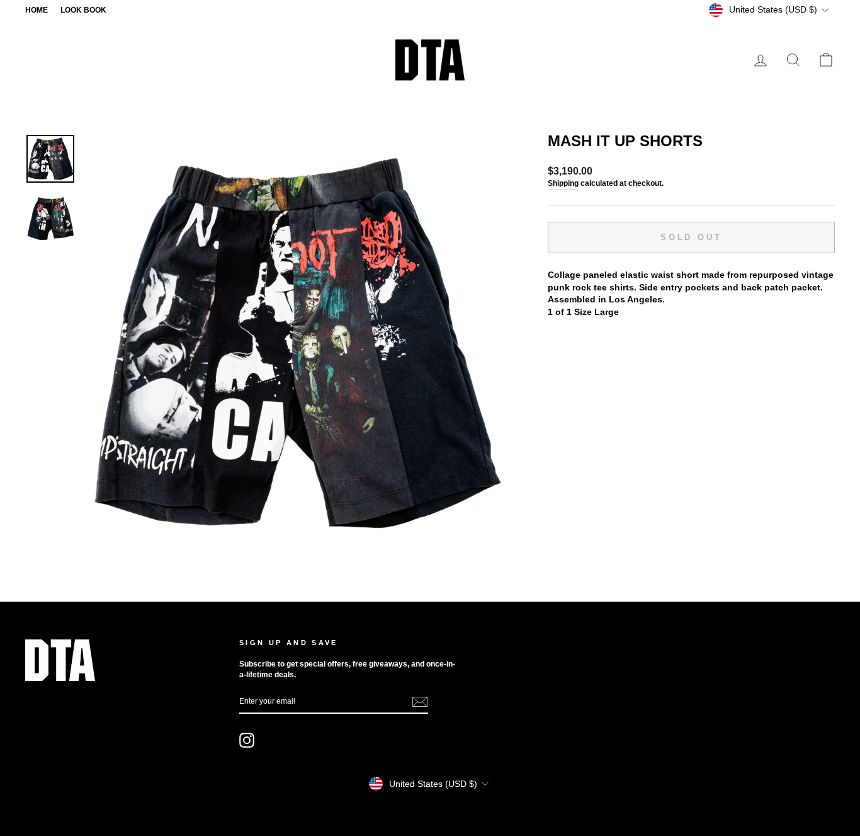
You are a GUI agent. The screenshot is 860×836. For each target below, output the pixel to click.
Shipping (563, 183)
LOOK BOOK (83, 10)
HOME (36, 10)
